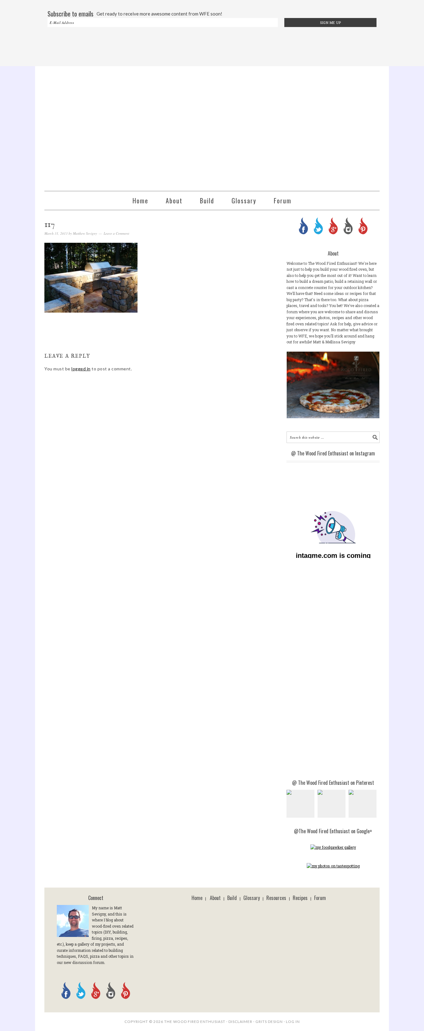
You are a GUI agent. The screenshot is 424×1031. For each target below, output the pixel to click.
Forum (320, 898)
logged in (81, 368)
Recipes (300, 898)
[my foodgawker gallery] (333, 847)
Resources (276, 898)
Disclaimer (240, 1021)
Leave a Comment (116, 233)
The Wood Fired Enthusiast (212, 125)
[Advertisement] (212, 47)
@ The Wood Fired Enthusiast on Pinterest (333, 782)
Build (232, 898)
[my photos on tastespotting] (333, 865)
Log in (293, 1021)
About (215, 898)
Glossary (251, 898)
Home (197, 898)
